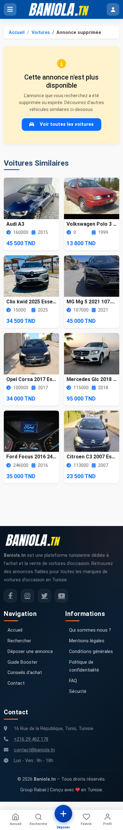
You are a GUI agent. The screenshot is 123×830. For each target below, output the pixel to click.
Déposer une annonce (30, 651)
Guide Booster (23, 662)
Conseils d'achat (25, 672)
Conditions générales (91, 651)
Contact (16, 683)
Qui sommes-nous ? (90, 630)
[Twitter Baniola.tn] (44, 595)
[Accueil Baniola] (61, 9)
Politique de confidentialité (84, 666)
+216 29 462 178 (31, 739)
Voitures (41, 32)
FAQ (73, 680)
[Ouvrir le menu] (10, 9)
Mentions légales (86, 641)
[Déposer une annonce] (63, 814)
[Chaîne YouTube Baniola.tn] (61, 595)
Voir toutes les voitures (67, 124)
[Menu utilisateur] (113, 9)
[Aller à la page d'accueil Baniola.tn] (35, 540)
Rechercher (19, 641)
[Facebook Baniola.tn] (10, 595)
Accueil (17, 32)
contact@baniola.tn (34, 750)
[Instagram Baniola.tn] (27, 595)
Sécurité (77, 691)
